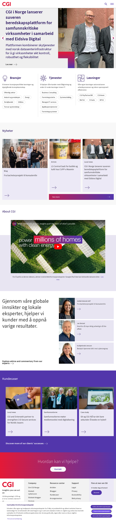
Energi (27, 97)
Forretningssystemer (49, 112)
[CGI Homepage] (6, 4)
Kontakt (58, 469)
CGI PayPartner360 (86, 95)
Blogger (53, 491)
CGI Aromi (101, 95)
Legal (74, 487)
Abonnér (96, 493)
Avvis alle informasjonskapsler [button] (101, 516)
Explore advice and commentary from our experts (22, 362)
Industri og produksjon (12, 97)
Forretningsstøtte (48, 97)
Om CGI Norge (33, 487)
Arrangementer (56, 498)
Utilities (20, 102)
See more (56, 197)
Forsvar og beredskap (11, 107)
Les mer (11, 64)
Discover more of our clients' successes (27, 443)
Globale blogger (34, 497)
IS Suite (92, 100)
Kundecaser (54, 495)
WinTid (82, 100)
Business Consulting (49, 92)
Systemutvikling (65, 97)
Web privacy (76, 498)
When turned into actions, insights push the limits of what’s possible (46, 223)
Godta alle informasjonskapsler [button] (102, 507)
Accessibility (76, 495)
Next (113, 38)
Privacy (74, 491)
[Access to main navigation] (112, 4)
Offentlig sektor (9, 92)
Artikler (53, 487)
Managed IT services (49, 102)
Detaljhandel (8, 102)
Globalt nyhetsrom (32, 492)
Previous (3, 38)
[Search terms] (106, 4)
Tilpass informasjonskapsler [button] (101, 511)
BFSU (102, 100)
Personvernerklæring (14, 519)
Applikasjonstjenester (49, 107)
